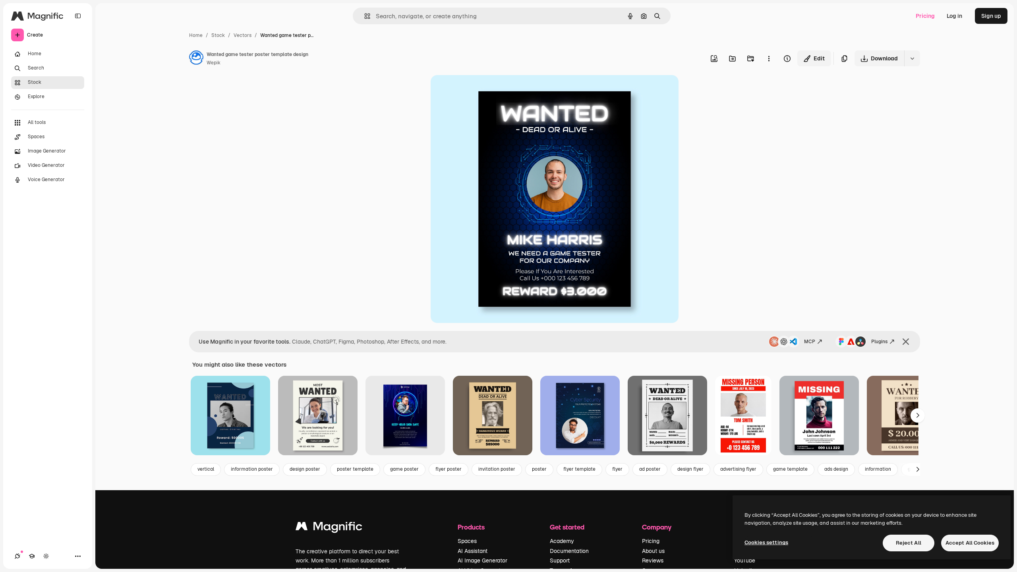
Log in (954, 15)
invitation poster (496, 469)
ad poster (650, 469)
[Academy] (31, 556)
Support (560, 560)
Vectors (242, 35)
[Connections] (17, 556)
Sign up (991, 15)
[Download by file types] (912, 58)
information (878, 469)
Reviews (652, 560)
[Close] (906, 341)
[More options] (769, 58)
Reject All (908, 542)
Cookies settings (766, 542)
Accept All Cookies (969, 542)
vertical (205, 469)
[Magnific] (329, 528)
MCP (809, 341)
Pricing (925, 15)
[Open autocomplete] (364, 16)
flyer (617, 469)
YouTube (744, 560)
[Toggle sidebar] (78, 16)
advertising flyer (738, 469)
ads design (836, 469)
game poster (404, 469)
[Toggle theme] (46, 556)
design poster (305, 469)
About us (653, 551)
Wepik (213, 63)
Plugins (879, 341)
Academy (562, 541)
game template (790, 469)
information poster (252, 469)
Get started (567, 527)
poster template (355, 469)
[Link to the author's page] (196, 58)
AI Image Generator (482, 560)
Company (656, 527)
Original (481, 90)
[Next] (918, 415)
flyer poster (448, 469)
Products (471, 527)
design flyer (690, 469)
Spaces (467, 541)
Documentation (569, 551)
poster (539, 469)
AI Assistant (472, 551)
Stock (218, 35)
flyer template (579, 469)
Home (196, 35)
